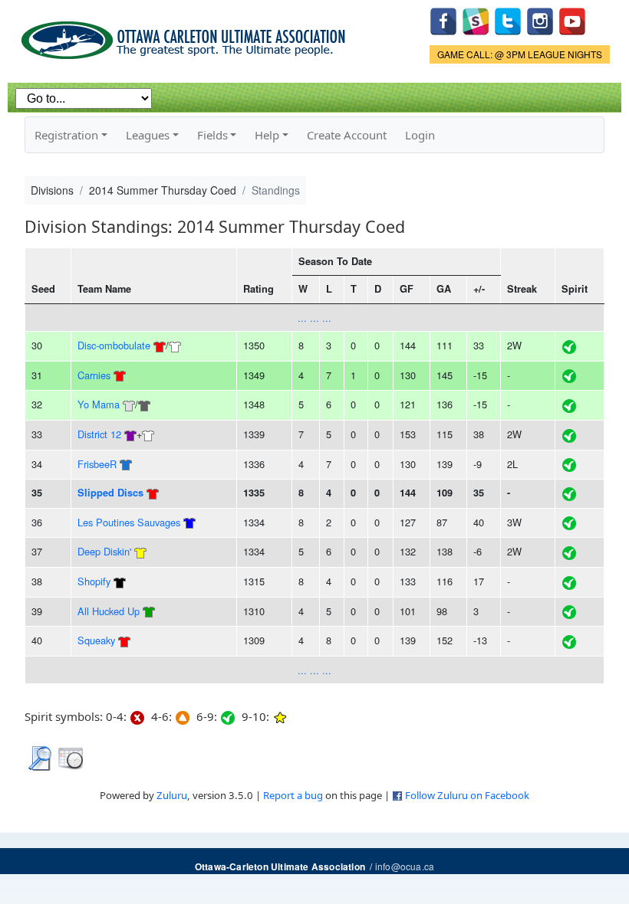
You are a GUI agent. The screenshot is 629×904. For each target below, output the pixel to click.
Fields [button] (212, 134)
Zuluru (171, 795)
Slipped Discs (110, 492)
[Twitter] (508, 19)
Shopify (93, 581)
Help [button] (267, 134)
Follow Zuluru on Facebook (467, 795)
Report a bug (293, 795)
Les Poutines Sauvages (128, 522)
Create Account (347, 134)
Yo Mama (98, 404)
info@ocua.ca (404, 866)
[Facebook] (443, 19)
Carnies (93, 375)
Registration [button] (66, 134)
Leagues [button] (148, 134)
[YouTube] (572, 19)
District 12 (100, 434)
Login (420, 134)
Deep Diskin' (104, 551)
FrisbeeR (97, 464)
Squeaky (96, 640)
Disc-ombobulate (113, 345)
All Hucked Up (108, 611)
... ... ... (314, 317)
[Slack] (475, 19)
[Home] (186, 35)
